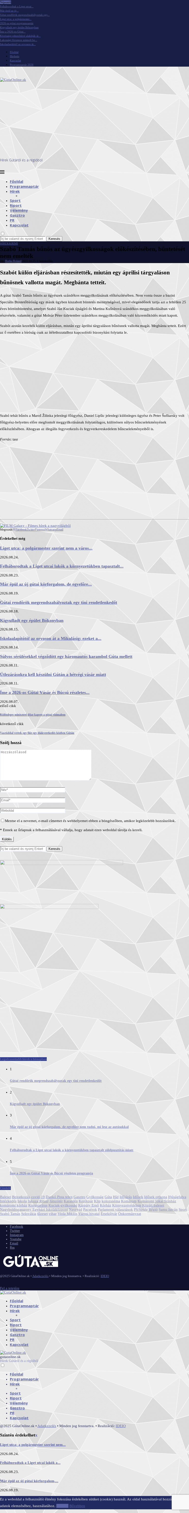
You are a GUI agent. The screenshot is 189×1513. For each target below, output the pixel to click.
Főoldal (14, 52)
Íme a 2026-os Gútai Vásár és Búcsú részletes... (45, 692)
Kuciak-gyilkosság (62, 1205)
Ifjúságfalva (177, 1197)
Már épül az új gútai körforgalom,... (29, 1481)
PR (12, 220)
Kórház (105, 1205)
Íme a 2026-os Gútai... (13, 31)
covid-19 (38, 1197)
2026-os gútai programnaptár (16, 23)
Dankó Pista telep (59, 1197)
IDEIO (105, 1276)
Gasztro (17, 215)
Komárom (129, 1201)
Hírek (15, 191)
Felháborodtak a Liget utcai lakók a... (30, 1463)
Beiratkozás (21, 1197)
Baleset (5, 1197)
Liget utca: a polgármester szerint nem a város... (46, 548)
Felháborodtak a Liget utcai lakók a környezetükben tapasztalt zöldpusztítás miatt (71, 1150)
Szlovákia (28, 1214)
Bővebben (77, 1506)
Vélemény (19, 210)
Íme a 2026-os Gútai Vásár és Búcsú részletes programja (51, 1173)
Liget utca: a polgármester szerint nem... (33, 1445)
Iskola (22, 1201)
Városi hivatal (89, 1214)
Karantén (71, 1201)
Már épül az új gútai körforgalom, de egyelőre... (46, 584)
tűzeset (42, 1214)
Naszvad (75, 1209)
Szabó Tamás (10, 1214)
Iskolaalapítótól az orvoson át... (18, 44)
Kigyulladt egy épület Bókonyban (19, 27)
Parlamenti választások (115, 1209)
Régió (153, 1209)
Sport (15, 200)
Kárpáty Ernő (88, 1205)
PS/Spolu (141, 1209)
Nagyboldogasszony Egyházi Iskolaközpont (34, 1209)
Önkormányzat (129, 1214)
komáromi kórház (13, 1205)
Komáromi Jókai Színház (157, 1201)
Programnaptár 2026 (21, 64)
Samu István (168, 1209)
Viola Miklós (67, 1214)
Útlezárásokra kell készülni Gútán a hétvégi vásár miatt (53, 674)
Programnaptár (24, 186)
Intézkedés (8, 1201)
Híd (116, 1197)
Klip (97, 1201)
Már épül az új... (9, 10)
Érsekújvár (109, 1214)
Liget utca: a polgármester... (16, 19)
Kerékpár (86, 1201)
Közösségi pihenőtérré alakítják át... (20, 35)
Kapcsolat (15, 60)
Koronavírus (37, 1205)
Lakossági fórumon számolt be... (18, 39)
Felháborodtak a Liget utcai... (16, 6)
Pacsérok (90, 1209)
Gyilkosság (95, 1197)
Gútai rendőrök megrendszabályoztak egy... (25, 14)
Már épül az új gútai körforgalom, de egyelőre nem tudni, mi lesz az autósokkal (69, 1127)
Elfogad (62, 1506)
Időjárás (126, 1197)
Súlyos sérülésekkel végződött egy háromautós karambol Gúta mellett (66, 656)
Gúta (108, 1197)
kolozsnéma (111, 1201)
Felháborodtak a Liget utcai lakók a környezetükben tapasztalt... (62, 566)
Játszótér (56, 1201)
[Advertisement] (94, 120)
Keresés (54, 239)
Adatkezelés (40, 1276)
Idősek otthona (155, 1197)
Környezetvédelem (126, 1205)
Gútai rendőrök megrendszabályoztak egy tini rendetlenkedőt (58, 602)
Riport (16, 205)
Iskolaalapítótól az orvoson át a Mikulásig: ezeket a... (50, 638)
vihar (53, 1214)
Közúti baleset (153, 1205)
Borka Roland (13, 261)
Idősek (138, 1197)
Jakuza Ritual (38, 1201)
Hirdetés (14, 56)
